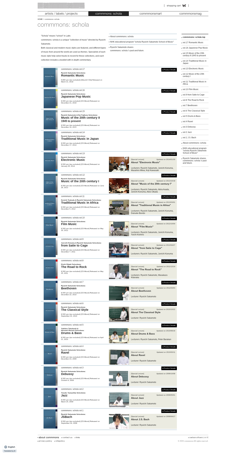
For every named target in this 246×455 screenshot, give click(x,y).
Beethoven (68, 288)
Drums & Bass (71, 333)
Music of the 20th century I (80, 181)
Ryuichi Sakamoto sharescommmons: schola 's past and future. (195, 160)
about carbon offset (198, 437)
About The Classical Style (145, 312)
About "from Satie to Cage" (146, 248)
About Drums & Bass (143, 333)
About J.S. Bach (140, 419)
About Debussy (140, 376)
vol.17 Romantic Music (193, 42)
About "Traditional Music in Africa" (151, 205)
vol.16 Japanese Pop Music (195, 48)
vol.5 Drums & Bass (191, 116)
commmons (61, 6)
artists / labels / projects (61, 13)
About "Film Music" (142, 226)
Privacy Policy (45, 441)
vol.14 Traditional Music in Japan (195, 62)
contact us (67, 437)
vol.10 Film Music (190, 89)
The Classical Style (74, 309)
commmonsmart (151, 13)
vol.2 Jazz (187, 132)
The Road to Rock (74, 267)
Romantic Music (72, 75)
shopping (176, 5)
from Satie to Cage (74, 245)
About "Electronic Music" (145, 162)
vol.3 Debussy (189, 127)
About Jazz (137, 398)
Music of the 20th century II (80, 119)
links (78, 437)
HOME (40, 19)
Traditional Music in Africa (79, 202)
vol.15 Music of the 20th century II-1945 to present (194, 54)
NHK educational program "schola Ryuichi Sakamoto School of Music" (142, 42)
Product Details (170, 70)
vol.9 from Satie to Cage (193, 95)
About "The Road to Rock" (146, 269)
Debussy (67, 374)
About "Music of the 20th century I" (151, 183)
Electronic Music (73, 159)
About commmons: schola (122, 36)
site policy (60, 441)
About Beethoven (141, 290)
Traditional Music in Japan (80, 138)
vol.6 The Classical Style (194, 111)
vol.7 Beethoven (190, 105)
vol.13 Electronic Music (193, 68)
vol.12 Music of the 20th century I (193, 75)
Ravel (65, 352)
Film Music (69, 224)
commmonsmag (190, 13)
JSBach (66, 417)
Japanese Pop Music (76, 96)
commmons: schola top (194, 37)
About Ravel (138, 355)
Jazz (64, 395)
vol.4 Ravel (188, 121)
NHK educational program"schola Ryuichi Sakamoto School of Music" (195, 150)
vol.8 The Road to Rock (193, 100)
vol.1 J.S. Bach (189, 137)
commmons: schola (108, 13)
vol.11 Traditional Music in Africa (194, 82)
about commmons (49, 437)
